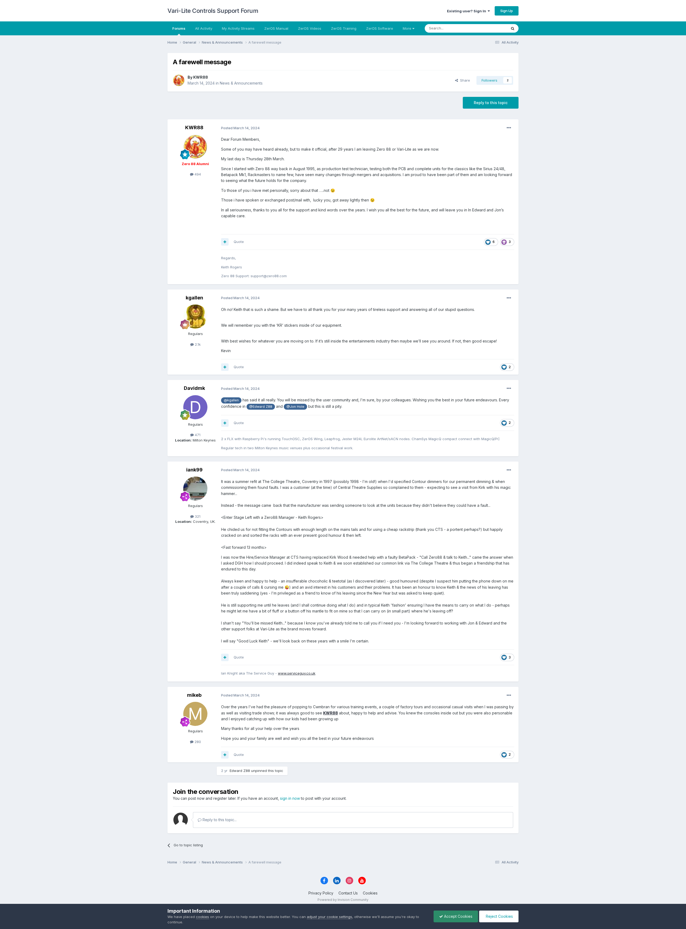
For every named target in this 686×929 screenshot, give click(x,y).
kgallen (194, 297)
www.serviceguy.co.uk (296, 673)
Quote (239, 241)
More (407, 28)
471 (197, 435)
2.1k (197, 344)
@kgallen (231, 400)
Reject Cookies (499, 916)
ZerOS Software (379, 28)
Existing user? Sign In (467, 11)
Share (464, 80)
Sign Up (506, 11)
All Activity (203, 28)
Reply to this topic (491, 102)
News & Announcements (241, 83)
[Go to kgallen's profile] (195, 316)
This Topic (491, 28)
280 (197, 742)
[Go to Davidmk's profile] (195, 407)
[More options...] (509, 128)
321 (197, 516)
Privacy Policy (320, 893)
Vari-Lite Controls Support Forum (212, 10)
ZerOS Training (343, 28)
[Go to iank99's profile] (195, 489)
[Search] (513, 28)
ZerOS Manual (276, 28)
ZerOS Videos (309, 28)
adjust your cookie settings (329, 917)
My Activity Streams (238, 28)
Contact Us (348, 893)
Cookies (370, 893)
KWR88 (200, 77)
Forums (178, 28)
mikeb (194, 695)
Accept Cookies (457, 916)
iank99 (194, 470)
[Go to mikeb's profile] (195, 714)
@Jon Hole (295, 407)
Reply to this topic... (219, 819)
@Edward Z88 (260, 407)
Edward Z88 (240, 770)
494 (197, 174)
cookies (202, 917)
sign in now (290, 798)
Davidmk (194, 388)
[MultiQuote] (225, 242)
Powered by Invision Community (343, 900)
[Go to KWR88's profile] (179, 80)
